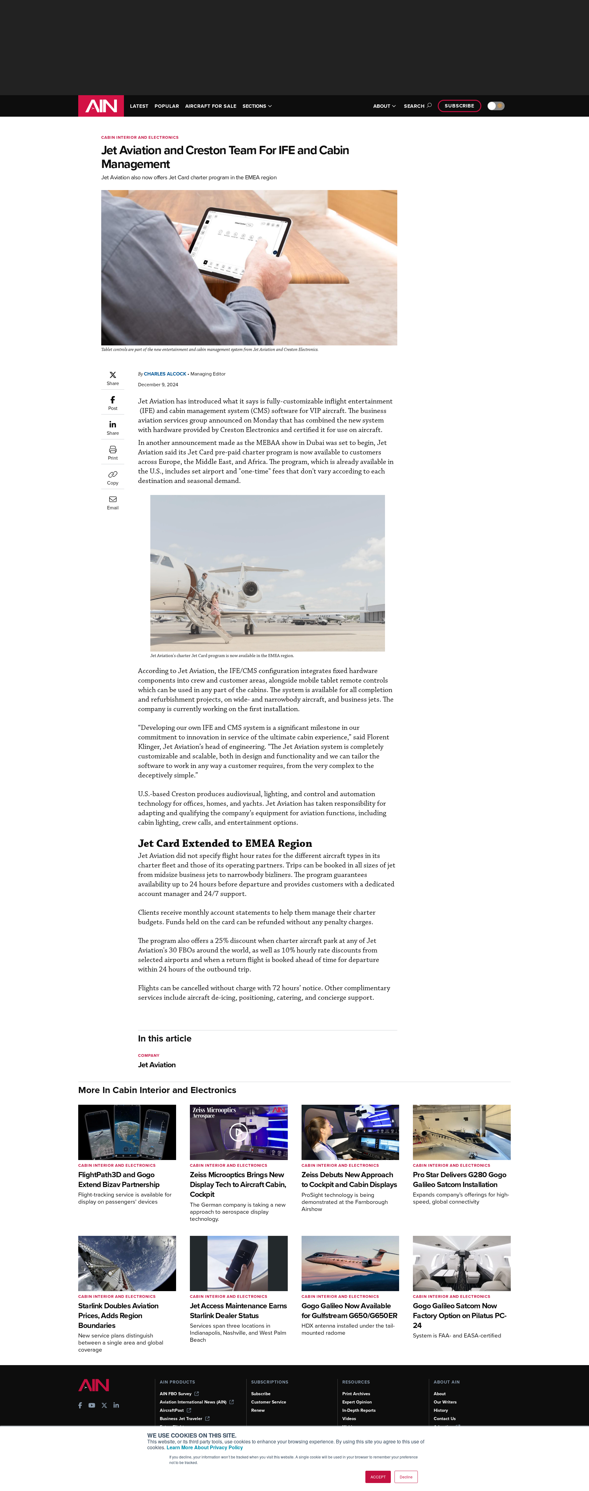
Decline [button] (406, 1476)
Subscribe (459, 105)
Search (414, 106)
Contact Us (445, 1418)
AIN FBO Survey (175, 1393)
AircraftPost (172, 1410)
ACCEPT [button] (378, 1476)
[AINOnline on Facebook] (80, 1406)
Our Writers (445, 1402)
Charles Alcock (165, 373)
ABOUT (381, 106)
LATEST (139, 106)
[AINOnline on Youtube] (91, 1406)
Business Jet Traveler (181, 1418)
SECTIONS (254, 106)
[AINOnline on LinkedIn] (116, 1406)
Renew (258, 1410)
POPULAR (167, 106)
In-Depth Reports (359, 1410)
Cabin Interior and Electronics (140, 137)
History (441, 1410)
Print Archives (356, 1393)
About (440, 1393)
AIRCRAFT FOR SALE (211, 106)
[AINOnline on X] (104, 1406)
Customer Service (268, 1402)
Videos (349, 1418)
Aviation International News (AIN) (193, 1402)
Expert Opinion (357, 1402)
